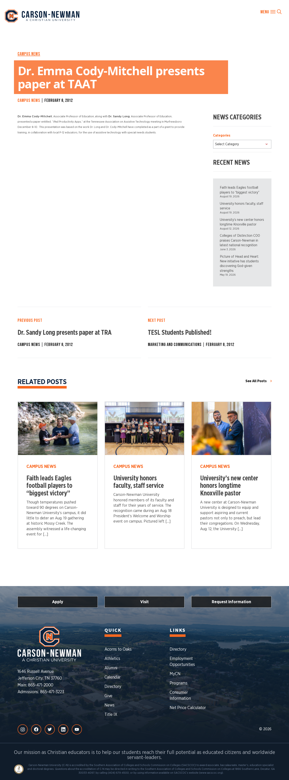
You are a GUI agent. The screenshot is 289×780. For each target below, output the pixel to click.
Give (108, 696)
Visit (144, 602)
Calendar (113, 677)
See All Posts (256, 381)
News (109, 705)
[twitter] (50, 729)
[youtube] (77, 729)
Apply (57, 602)
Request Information (231, 602)
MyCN (175, 674)
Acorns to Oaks (118, 649)
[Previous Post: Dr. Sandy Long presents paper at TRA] (79, 332)
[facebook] (36, 729)
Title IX (111, 714)
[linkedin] (63, 729)
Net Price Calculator (188, 708)
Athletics (112, 659)
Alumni (111, 668)
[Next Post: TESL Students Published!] (209, 332)
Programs (178, 683)
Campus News (29, 54)
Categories (221, 135)
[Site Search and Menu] (271, 11)
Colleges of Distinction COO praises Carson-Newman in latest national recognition (240, 240)
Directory (113, 687)
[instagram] (23, 729)
